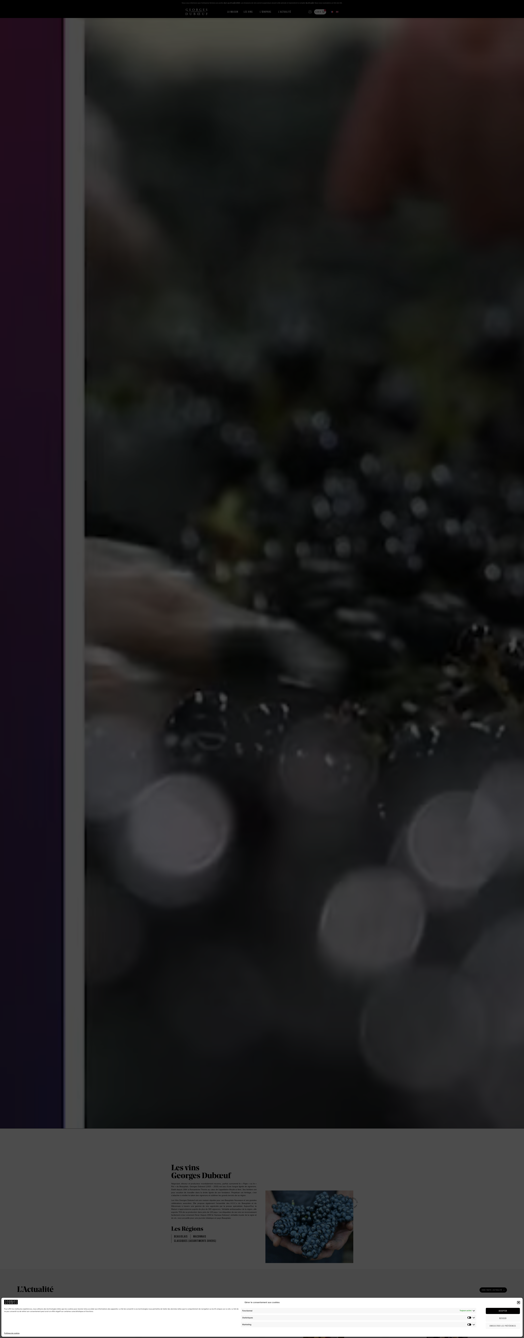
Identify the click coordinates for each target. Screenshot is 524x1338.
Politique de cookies (12, 1333)
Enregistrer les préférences (503, 1326)
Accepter (503, 1311)
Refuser (503, 1318)
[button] (518, 1302)
